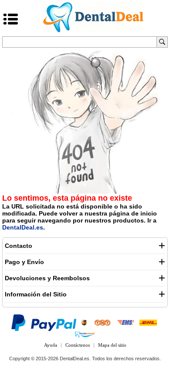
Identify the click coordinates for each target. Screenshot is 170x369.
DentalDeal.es (22, 227)
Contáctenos (77, 345)
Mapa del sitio (112, 345)
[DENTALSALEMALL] (85, 334)
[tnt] (102, 322)
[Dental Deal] (93, 31)
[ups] (84, 322)
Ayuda (50, 345)
